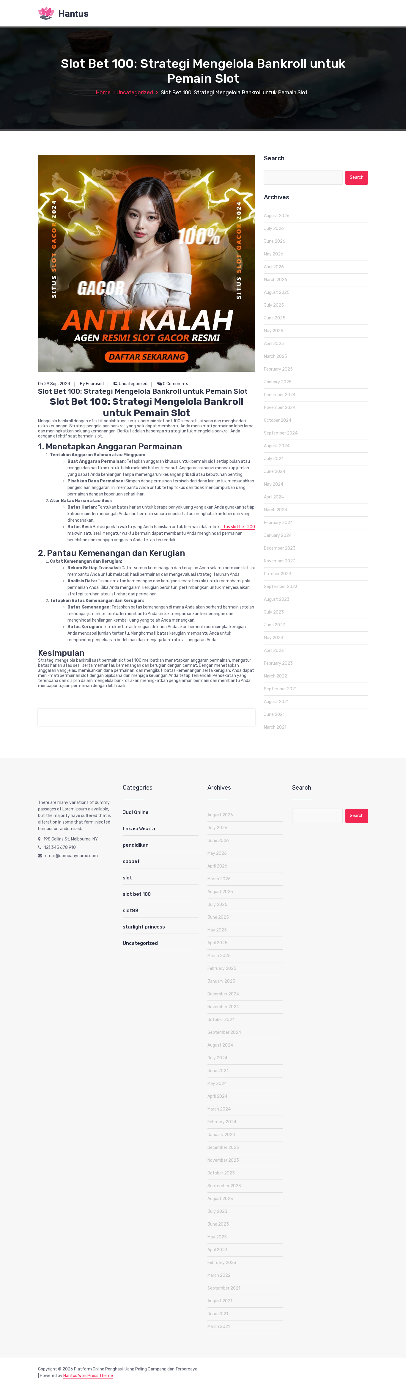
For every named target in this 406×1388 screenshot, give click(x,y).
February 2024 (278, 522)
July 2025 (274, 305)
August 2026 (276, 215)
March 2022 (275, 676)
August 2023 (276, 599)
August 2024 (276, 445)
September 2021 (280, 688)
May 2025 (273, 330)
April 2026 (274, 266)
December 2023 (279, 548)
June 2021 (274, 714)
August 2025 (276, 292)
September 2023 (281, 586)
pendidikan (136, 845)
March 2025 (275, 356)
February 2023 (278, 663)
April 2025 (274, 343)
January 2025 (278, 382)
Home (103, 92)
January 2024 (278, 535)
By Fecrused (92, 383)
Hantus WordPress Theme (88, 1375)
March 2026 (275, 279)
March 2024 (275, 509)
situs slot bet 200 (238, 526)
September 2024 (281, 433)
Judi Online (136, 812)
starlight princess (144, 927)
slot (127, 878)
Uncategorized (135, 92)
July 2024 (274, 458)
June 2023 (274, 625)
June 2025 (274, 318)
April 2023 (274, 650)
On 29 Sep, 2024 (54, 383)
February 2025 (278, 369)
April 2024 (274, 497)
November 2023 (279, 561)
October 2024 (277, 420)
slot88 (131, 910)
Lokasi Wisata (139, 829)
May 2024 (273, 484)
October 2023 (277, 573)
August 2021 (276, 701)
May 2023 (273, 637)
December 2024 (279, 394)
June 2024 (274, 471)
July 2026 (274, 228)
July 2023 (274, 612)
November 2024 (279, 407)
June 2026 (274, 241)
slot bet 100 (137, 894)
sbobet (131, 861)
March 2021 (275, 727)
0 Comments (175, 383)
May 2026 (273, 254)
